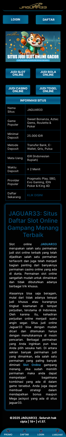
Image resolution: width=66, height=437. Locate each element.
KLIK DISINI (35, 195)
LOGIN (40, 434)
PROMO (8, 434)
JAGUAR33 (49, 244)
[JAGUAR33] (33, 9)
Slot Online (32, 365)
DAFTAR (24, 434)
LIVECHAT (57, 434)
